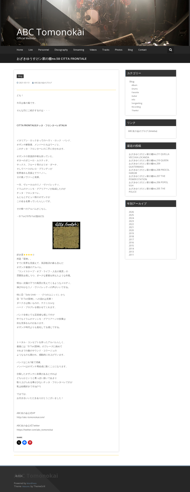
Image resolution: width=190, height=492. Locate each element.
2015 (131, 245)
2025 (131, 215)
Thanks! (135, 110)
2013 (131, 251)
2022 (131, 224)
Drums (135, 88)
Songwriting (137, 103)
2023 (131, 221)
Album (134, 85)
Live (31, 49)
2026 (131, 211)
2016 (131, 242)
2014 (131, 248)
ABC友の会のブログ (43, 82)
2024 (131, 218)
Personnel (43, 49)
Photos (118, 49)
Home (20, 49)
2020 (131, 230)
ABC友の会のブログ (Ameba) (142, 131)
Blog (130, 49)
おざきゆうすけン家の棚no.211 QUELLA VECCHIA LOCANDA (149, 156)
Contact (142, 49)
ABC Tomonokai (50, 32)
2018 (131, 236)
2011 (131, 254)
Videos (93, 49)
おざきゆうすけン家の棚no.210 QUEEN (148, 160)
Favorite (135, 92)
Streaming (78, 49)
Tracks (105, 49)
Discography (61, 49)
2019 (131, 233)
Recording (136, 106)
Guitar (134, 96)
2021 (131, 227)
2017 (131, 239)
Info (133, 99)
